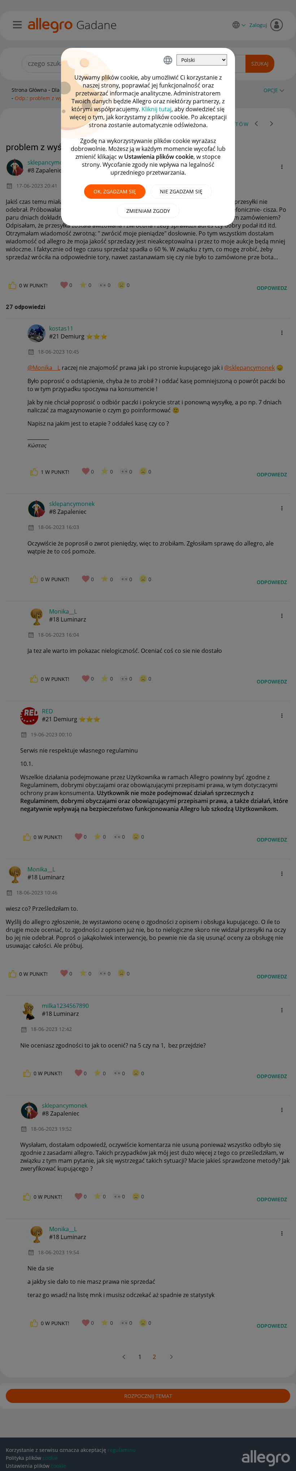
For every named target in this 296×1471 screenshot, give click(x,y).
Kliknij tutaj (156, 109)
